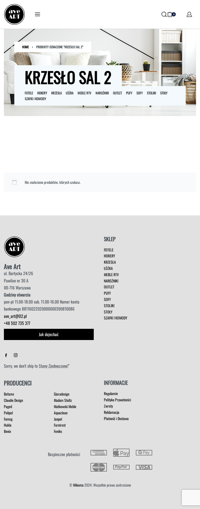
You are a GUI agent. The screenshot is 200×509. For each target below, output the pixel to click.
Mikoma (78, 485)
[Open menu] (37, 14)
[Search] (164, 14)
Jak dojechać (49, 334)
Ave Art (12, 266)
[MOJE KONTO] (189, 14)
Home (25, 47)
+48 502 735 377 (17, 323)
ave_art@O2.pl (15, 316)
